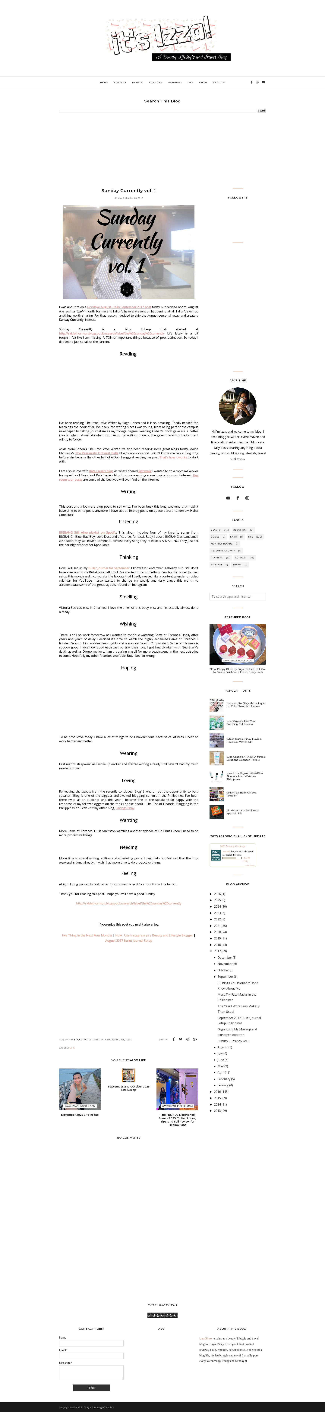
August (223, 1047)
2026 (217, 894)
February (224, 1079)
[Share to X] (181, 1039)
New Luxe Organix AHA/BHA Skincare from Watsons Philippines (244, 776)
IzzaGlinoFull (75, 1407)
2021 (217, 926)
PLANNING (217, 558)
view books (250, 865)
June (221, 1060)
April (221, 1073)
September (225, 976)
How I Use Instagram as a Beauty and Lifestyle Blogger (154, 935)
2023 (217, 913)
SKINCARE (216, 565)
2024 (217, 906)
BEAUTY (215, 530)
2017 (217, 951)
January (223, 1085)
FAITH (233, 537)
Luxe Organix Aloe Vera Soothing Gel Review (241, 722)
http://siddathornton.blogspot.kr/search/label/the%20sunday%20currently (128, 903)
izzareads (226, 851)
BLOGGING (239, 530)
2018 (217, 945)
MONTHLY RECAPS (221, 544)
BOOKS (215, 537)
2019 (217, 938)
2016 (217, 1092)
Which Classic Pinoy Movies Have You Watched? (243, 740)
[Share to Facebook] (174, 1039)
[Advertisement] (162, 150)
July (220, 1053)
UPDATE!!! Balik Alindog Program (241, 794)
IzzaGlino (205, 1338)
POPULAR (241, 558)
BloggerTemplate (105, 1407)
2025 (217, 900)
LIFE (72, 1047)
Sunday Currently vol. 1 (234, 1041)
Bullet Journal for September (109, 568)
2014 (217, 1104)
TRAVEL (237, 565)
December (225, 957)
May (221, 1066)
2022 (217, 919)
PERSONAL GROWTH (223, 551)
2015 (217, 1098)
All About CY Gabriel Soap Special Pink (242, 812)
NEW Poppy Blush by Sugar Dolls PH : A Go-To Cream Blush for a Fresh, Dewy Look (238, 670)
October (223, 970)
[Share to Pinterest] (188, 1039)
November (225, 964)
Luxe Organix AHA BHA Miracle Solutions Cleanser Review (246, 758)
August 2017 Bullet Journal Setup (128, 941)
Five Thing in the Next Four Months (87, 935)
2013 (217, 1111)
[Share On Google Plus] (195, 1039)
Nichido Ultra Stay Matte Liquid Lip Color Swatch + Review (246, 705)
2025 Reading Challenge (233, 846)
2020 (217, 932)
